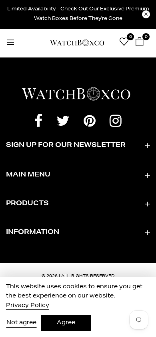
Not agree (21, 323)
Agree (66, 323)
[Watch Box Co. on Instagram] (116, 123)
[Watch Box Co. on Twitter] (63, 123)
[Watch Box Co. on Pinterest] (90, 123)
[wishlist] (124, 43)
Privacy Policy (27, 306)
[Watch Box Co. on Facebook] (38, 123)
